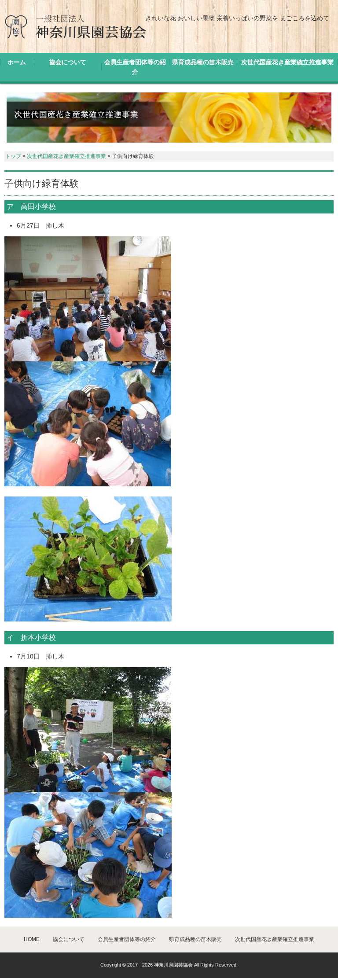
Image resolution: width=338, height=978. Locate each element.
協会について (67, 62)
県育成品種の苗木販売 (203, 62)
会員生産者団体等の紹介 (135, 67)
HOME (32, 939)
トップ (13, 156)
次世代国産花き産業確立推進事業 (287, 62)
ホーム (16, 62)
